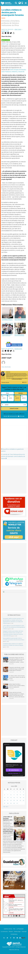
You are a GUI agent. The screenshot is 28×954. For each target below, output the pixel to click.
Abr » (7, 806)
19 (23, 797)
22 (10, 800)
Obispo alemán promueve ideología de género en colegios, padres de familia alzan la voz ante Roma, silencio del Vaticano (16, 694)
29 (10, 803)
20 (4, 800)
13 (4, 797)
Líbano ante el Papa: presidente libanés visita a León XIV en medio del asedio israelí (8, 833)
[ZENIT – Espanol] (8, 3)
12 (23, 794)
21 (7, 800)
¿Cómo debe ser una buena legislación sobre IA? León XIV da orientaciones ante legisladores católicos (14, 627)
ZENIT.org (5, 44)
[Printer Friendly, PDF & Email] (5, 40)
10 (17, 794)
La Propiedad (19, 929)
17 (17, 797)
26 (23, 800)
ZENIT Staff (18, 29)
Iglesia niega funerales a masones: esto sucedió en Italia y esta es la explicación (17, 686)
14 (7, 797)
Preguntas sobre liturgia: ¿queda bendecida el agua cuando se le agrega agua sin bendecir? (16, 669)
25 (20, 800)
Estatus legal (17, 931)
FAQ (14, 929)
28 (7, 803)
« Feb (4, 806)
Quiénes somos (8, 929)
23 (14, 800)
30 (14, 803)
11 (20, 794)
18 (20, 797)
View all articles (6, 367)
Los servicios (4, 931)
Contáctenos (14, 934)
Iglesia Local (5, 31)
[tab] (8, 896)
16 (14, 797)
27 (4, 803)
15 (10, 797)
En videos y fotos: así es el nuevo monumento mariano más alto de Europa (17, 677)
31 (17, 803)
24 (17, 800)
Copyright (24, 931)
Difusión (11, 931)
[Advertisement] (14, 437)
